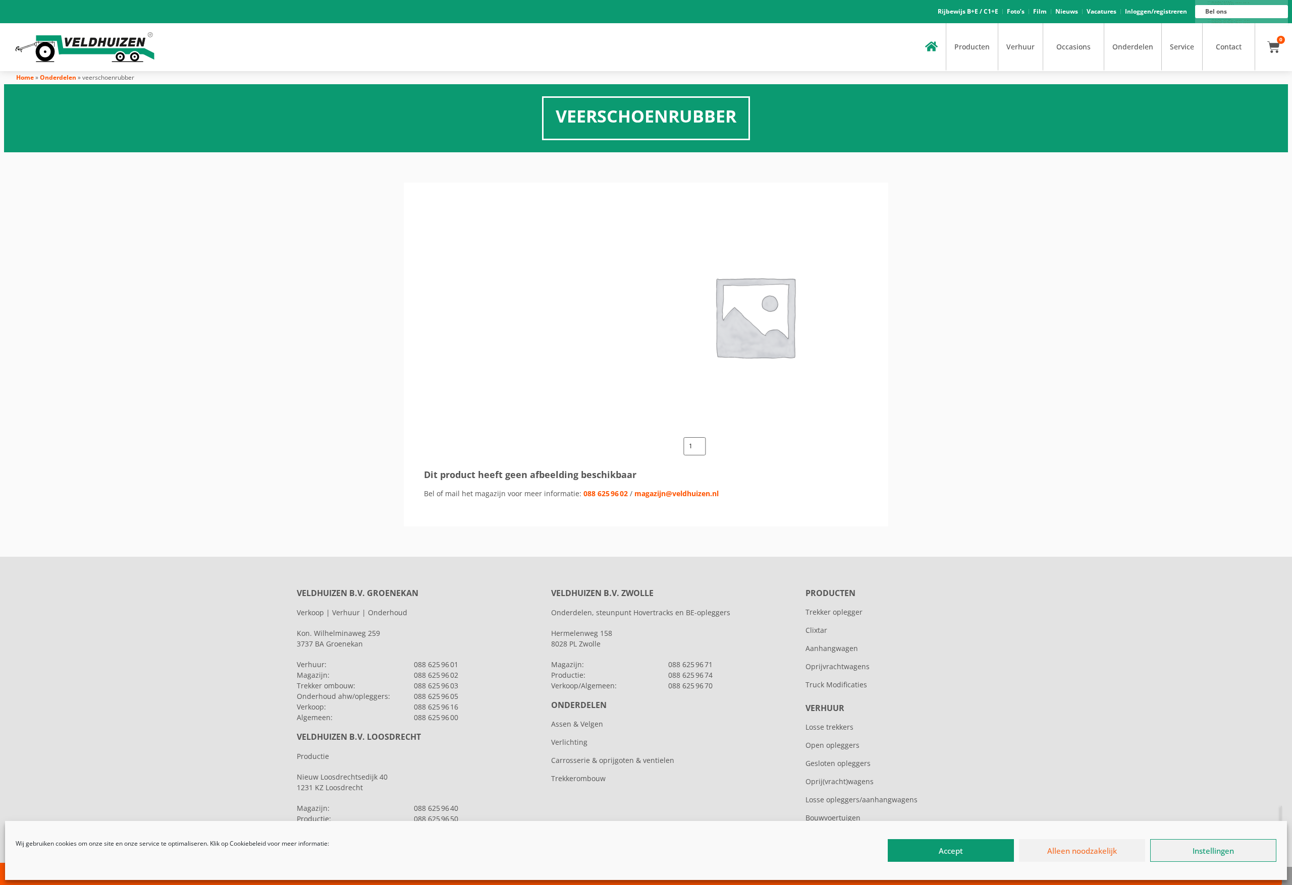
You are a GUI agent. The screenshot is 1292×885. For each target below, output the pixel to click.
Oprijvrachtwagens (837, 666)
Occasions (1073, 46)
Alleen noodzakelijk (1082, 851)
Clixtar (816, 630)
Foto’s (1016, 11)
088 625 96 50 (436, 818)
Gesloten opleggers (838, 763)
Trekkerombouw (578, 778)
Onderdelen (1132, 46)
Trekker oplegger (834, 612)
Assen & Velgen (577, 724)
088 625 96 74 (690, 675)
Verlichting (569, 742)
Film (1040, 11)
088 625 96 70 (690, 685)
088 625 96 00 (436, 717)
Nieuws (1066, 11)
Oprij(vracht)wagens (839, 781)
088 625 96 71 (690, 664)
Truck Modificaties (836, 684)
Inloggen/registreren (1156, 11)
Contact (1229, 46)
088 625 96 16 (436, 707)
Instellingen (1213, 851)
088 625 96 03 (436, 685)
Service (1182, 46)
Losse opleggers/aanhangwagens (861, 799)
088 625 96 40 (436, 808)
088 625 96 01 (436, 664)
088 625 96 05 (436, 696)
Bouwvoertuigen (832, 817)
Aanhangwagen (831, 648)
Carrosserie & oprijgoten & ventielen (612, 760)
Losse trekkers (829, 727)
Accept (951, 851)
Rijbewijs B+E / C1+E (968, 11)
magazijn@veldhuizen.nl (676, 493)
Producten (972, 46)
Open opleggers (832, 745)
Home (25, 77)
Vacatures (1101, 11)
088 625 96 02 (605, 493)
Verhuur (1020, 46)
